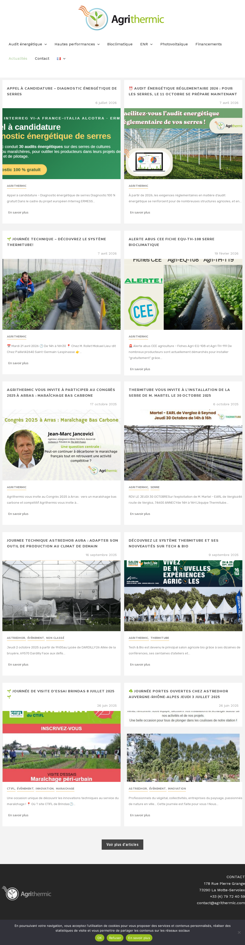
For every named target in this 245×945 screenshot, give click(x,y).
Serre (155, 487)
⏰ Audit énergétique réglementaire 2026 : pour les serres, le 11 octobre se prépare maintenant (183, 91)
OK (99, 938)
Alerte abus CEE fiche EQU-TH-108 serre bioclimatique (172, 242)
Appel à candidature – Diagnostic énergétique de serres (62, 91)
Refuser (115, 938)
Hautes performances (75, 44)
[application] (44, 44)
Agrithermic (16, 186)
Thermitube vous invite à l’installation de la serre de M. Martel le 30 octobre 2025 (179, 393)
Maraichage (65, 788)
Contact (42, 58)
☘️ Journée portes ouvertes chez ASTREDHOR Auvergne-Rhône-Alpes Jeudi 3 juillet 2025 (178, 694)
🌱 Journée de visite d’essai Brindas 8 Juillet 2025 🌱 (60, 694)
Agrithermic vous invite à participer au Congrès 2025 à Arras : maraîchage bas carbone (61, 393)
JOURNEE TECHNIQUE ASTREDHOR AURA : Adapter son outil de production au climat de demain (62, 543)
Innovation (45, 788)
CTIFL (11, 788)
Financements (208, 44)
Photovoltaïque (174, 44)
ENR (144, 44)
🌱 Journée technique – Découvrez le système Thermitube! (56, 242)
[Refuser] (239, 932)
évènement (36, 638)
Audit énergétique (25, 44)
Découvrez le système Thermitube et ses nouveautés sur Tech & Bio (174, 543)
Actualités (18, 58)
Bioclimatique (120, 44)
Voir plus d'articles (122, 844)
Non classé (55, 638)
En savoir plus (139, 938)
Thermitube (159, 638)
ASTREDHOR (16, 638)
